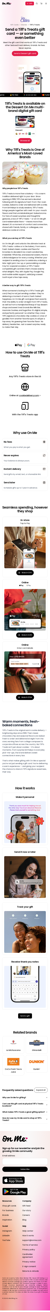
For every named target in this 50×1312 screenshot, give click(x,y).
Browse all (25, 140)
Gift (30, 3)
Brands (24, 25)
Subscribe (25, 1169)
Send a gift (25, 1016)
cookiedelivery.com (29, 395)
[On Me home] (6, 3)
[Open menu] (46, 3)
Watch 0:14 (27, 572)
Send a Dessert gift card (25, 53)
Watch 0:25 (27, 635)
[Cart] (41, 3)
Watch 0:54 (26, 697)
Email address (8, 1155)
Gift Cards (14, 25)
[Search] (37, 3)
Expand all (40, 1090)
